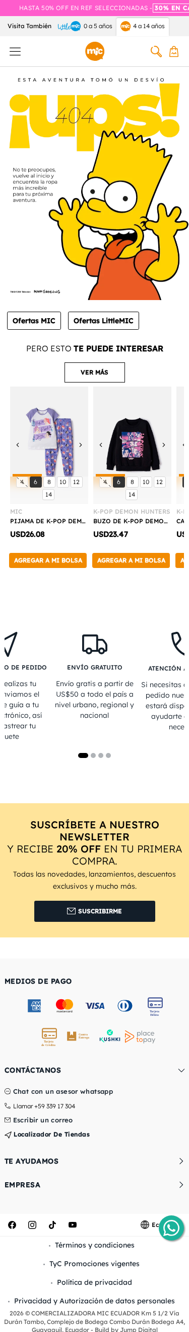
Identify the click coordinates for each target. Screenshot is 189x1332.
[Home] (94, 51)
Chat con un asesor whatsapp (63, 1091)
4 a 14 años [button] (149, 26)
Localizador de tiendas (51, 1134)
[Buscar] (156, 51)
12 (78, 482)
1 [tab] (83, 755)
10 (64, 482)
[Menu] (15, 51)
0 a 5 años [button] (98, 26)
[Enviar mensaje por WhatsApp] (171, 1228)
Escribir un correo (43, 1120)
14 (49, 494)
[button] (95, 372)
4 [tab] (108, 755)
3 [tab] (100, 755)
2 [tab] (93, 755)
